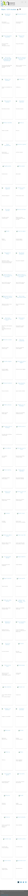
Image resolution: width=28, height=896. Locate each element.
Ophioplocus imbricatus (6, 630)
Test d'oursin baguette (20, 477)
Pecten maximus (4, 478)
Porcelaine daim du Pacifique (7, 434)
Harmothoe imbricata (19, 108)
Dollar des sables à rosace (6, 542)
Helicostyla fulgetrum (5, 195)
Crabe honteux (4, 868)
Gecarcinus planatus (5, 651)
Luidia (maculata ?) (19, 500)
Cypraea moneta (4, 218)
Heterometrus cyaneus (20, 325)
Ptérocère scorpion (5, 347)
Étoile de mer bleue (19, 217)
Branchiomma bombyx (6, 108)
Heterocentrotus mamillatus (20, 522)
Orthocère (4, 803)
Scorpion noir (18, 694)
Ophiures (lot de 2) (5, 629)
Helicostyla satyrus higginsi (20, 369)
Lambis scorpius (4, 348)
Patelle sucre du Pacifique (20, 412)
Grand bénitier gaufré (5, 781)
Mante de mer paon (5, 673)
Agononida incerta (19, 868)
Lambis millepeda (19, 348)
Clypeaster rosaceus (5, 543)
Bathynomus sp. (4, 739)
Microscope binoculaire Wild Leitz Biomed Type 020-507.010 (7, 66)
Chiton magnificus (19, 760)
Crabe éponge (18, 673)
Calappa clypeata (5, 869)
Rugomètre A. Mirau (5, 260)
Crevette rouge (4, 846)
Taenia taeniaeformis (5, 153)
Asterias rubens (4, 500)
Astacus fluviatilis (19, 652)
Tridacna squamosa (5, 782)
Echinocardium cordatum (20, 543)
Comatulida (4, 522)
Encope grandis (18, 586)
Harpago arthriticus (5, 370)
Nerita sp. (17, 130)
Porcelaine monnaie (5, 217)
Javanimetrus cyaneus (19, 326)
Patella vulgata (4, 413)
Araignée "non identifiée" (6, 716)
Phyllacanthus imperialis (20, 478)
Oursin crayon (18, 521)
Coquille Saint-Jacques (6, 477)
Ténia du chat (4, 152)
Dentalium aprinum (19, 739)
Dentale (17, 738)
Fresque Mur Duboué (20, 43)
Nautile (17, 803)
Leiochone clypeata (19, 152)
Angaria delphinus (19, 564)
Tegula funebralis (5, 586)
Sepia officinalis (18, 782)
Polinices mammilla (5, 130)
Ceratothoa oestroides (20, 716)
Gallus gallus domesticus (6, 45)
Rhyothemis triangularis (20, 260)
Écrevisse (17, 651)
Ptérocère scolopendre (20, 347)
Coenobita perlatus (19, 846)
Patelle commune (5, 412)
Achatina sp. (4, 565)
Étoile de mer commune (6, 499)
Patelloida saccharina (19, 413)
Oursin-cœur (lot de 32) (20, 542)
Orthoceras (4, 804)
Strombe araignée (5, 369)
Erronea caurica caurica (20, 195)
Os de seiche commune (20, 781)
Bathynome (4, 738)
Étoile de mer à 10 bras (20, 499)
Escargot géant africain (6, 564)
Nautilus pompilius (19, 804)
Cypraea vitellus (4, 435)
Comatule (3, 521)
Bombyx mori (18, 631)
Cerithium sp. (18, 87)
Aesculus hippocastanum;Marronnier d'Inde (6, 328)
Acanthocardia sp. (19, 434)
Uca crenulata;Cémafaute (6, 696)
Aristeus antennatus (5, 847)
